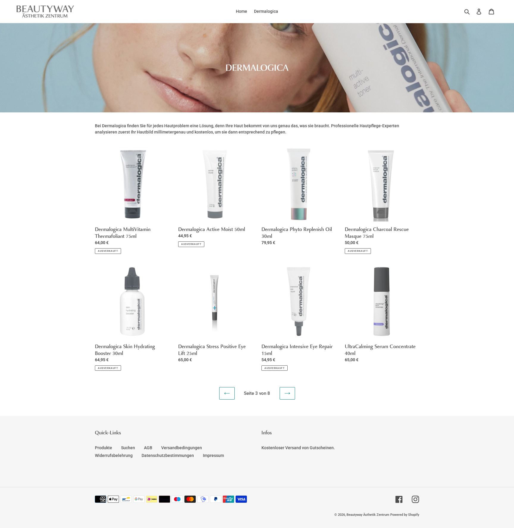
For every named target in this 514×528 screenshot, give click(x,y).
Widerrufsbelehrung (114, 455)
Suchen (128, 447)
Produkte (103, 447)
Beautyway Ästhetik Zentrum (368, 515)
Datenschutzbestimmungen (168, 455)
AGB (148, 447)
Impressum (213, 455)
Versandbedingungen (181, 447)
